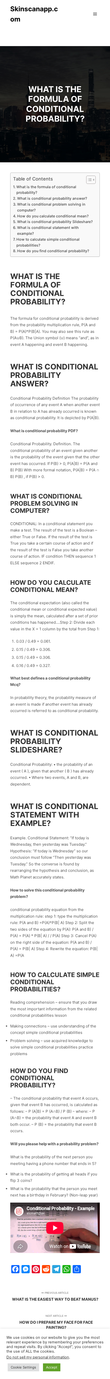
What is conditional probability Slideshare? (55, 221)
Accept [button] (51, 1367)
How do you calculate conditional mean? (53, 216)
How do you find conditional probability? (53, 251)
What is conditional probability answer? (52, 198)
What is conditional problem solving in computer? (51, 207)
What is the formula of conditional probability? (46, 190)
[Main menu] (95, 14)
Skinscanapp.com (34, 14)
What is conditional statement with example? (48, 230)
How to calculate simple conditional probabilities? (48, 242)
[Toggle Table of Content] (88, 179)
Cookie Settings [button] (23, 1367)
